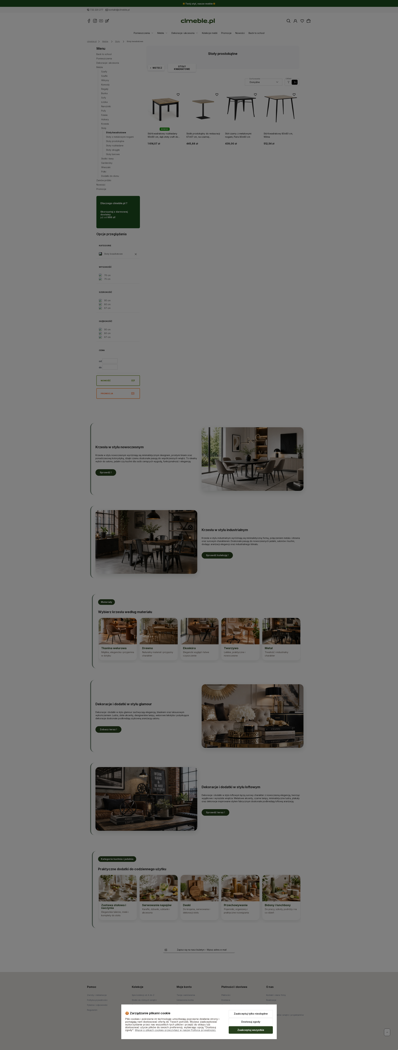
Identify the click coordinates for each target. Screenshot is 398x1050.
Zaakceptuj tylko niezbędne (251, 1013)
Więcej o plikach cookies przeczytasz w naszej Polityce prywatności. (175, 1030)
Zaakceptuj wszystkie (250, 1030)
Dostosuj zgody (250, 1021)
